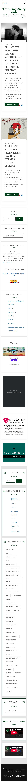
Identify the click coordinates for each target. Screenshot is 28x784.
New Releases (10, 632)
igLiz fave (9, 614)
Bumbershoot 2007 (12, 567)
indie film (9, 617)
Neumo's (9, 628)
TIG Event (15, 687)
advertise (13, 273)
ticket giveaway (11, 680)
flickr (8, 610)
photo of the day (12, 650)
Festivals (9, 606)
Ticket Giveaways (12, 683)
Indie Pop (9, 621)
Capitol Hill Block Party (12, 580)
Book (8, 560)
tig (7, 687)
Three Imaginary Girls (14, 10)
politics (9, 654)
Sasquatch (9, 661)
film (17, 606)
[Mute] (19, 736)
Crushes (17, 592)
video (8, 691)
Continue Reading (11, 104)
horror (16, 610)
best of (8, 553)
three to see (10, 676)
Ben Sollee (10, 44)
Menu (5, 3)
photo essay (10, 643)
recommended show (13, 658)
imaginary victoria (12, 170)
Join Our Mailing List (16, 301)
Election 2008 (11, 603)
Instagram (12, 312)
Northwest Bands (12, 636)
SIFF (16, 665)
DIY (7, 595)
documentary (16, 595)
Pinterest (11, 323)
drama (8, 599)
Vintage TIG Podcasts (16, 327)
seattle (9, 665)
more (14, 275)
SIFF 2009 (9, 669)
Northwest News (12, 639)
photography (10, 647)
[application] (14, 733)
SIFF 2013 (18, 672)
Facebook (11, 304)
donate (5, 273)
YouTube (11, 316)
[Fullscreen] (21, 736)
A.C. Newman (10, 143)
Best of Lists (10, 556)
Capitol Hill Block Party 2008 (12, 587)
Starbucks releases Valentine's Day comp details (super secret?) (13, 156)
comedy (8, 592)
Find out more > (8, 262)
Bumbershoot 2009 (12, 575)
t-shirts (21, 273)
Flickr (10, 319)
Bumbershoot (10, 564)
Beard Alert (10, 549)
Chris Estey (9, 78)
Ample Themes (17, 776)
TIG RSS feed (13, 331)
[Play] (7, 736)
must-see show (11, 625)
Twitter (11, 308)
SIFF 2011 (9, 672)
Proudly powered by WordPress (13, 775)
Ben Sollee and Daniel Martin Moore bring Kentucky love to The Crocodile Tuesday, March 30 (13, 60)
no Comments (14, 80)
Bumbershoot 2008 (12, 571)
